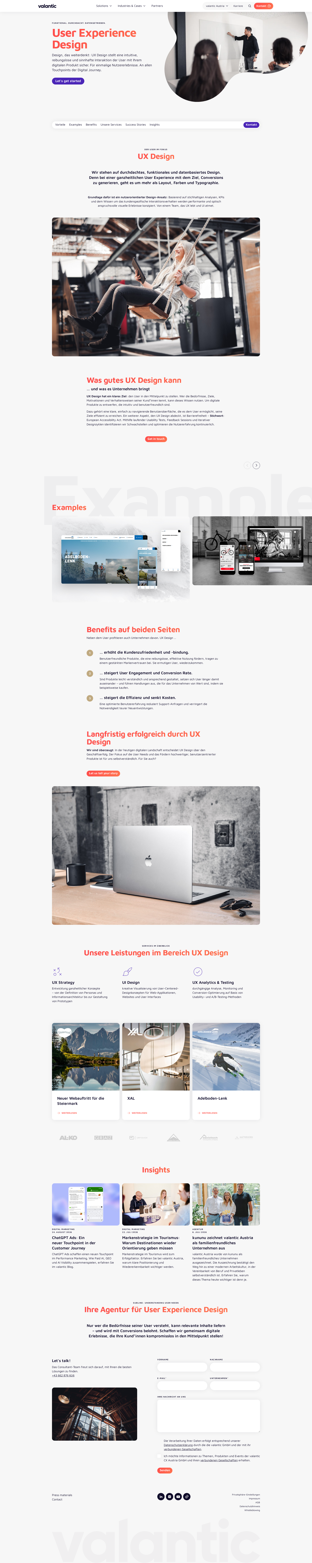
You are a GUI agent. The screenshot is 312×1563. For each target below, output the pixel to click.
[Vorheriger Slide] (247, 465)
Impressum (254, 1498)
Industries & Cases (130, 5)
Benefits (91, 124)
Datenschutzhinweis (250, 1506)
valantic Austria (215, 5)
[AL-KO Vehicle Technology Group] (68, 1138)
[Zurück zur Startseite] (47, 6)
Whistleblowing (252, 1510)
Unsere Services (111, 124)
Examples (75, 124)
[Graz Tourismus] (103, 1138)
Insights (155, 124)
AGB (257, 1502)
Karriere (238, 5)
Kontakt (261, 5)
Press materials (62, 1495)
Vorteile (60, 124)
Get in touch (156, 438)
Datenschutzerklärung (178, 1445)
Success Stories (135, 124)
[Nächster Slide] (256, 465)
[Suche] (250, 6)
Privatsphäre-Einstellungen (246, 1494)
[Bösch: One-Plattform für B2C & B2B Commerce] (208, 1138)
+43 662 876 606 (63, 1375)
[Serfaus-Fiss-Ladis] (173, 1138)
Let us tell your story (103, 773)
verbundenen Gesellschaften (182, 1449)
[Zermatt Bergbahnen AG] (244, 1138)
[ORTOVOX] (138, 1138)
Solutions (102, 5)
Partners (157, 5)
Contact (57, 1499)
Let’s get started (68, 81)
